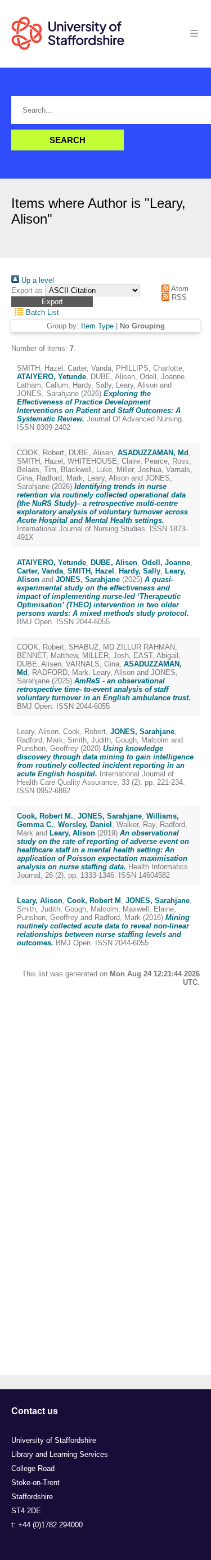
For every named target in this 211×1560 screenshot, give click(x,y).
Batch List (41, 312)
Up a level (36, 280)
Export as (27, 290)
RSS (178, 297)
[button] (52, 301)
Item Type (97, 326)
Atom (178, 289)
